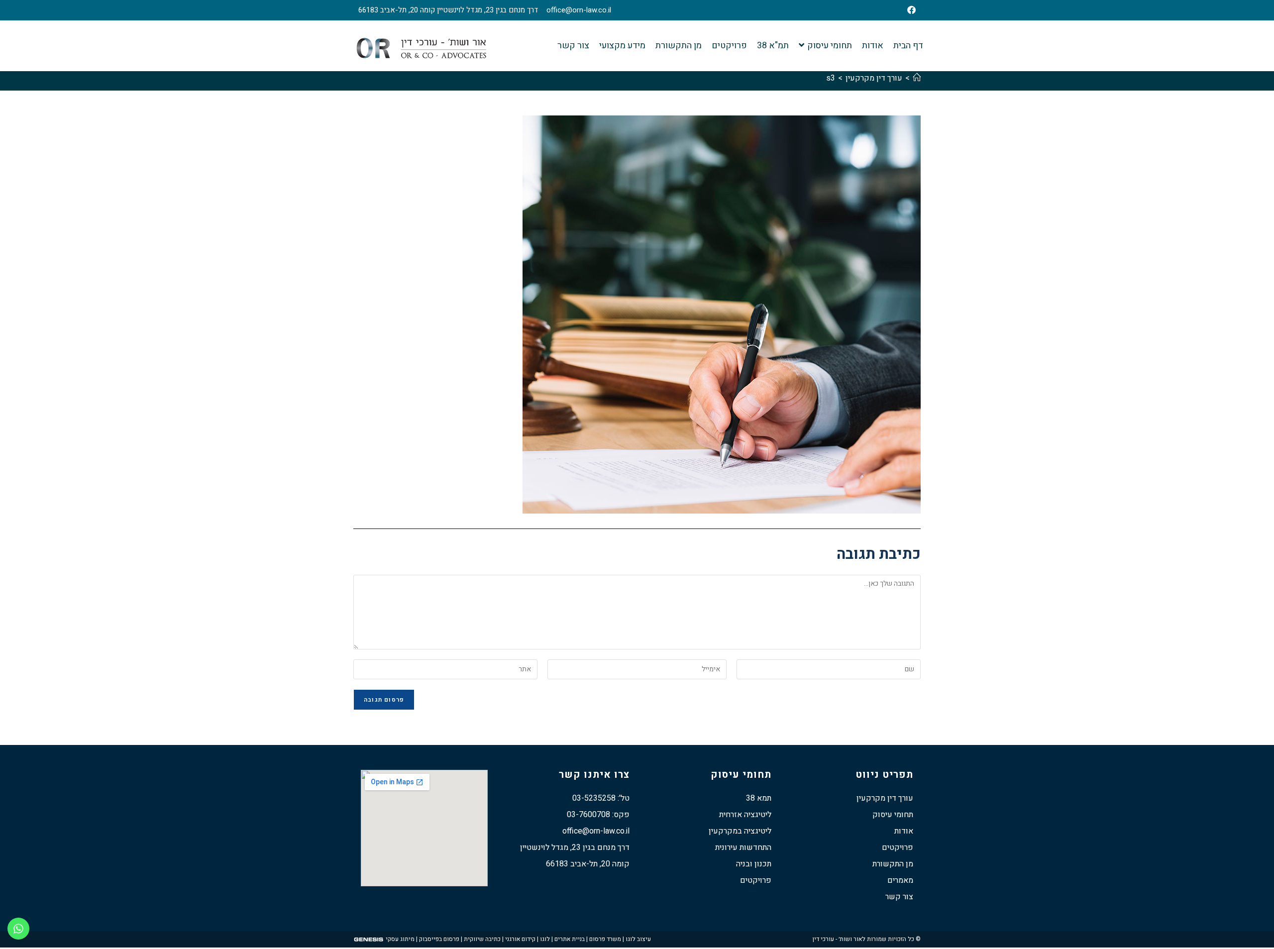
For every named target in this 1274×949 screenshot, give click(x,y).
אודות (903, 831)
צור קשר (899, 897)
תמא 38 (758, 798)
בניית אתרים (569, 939)
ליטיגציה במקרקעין (740, 831)
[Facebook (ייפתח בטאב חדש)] (906, 10)
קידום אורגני (520, 939)
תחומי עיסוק (892, 815)
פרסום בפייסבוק (439, 939)
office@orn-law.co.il (578, 9)
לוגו (545, 939)
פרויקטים (897, 847)
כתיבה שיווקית (482, 939)
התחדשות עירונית (743, 847)
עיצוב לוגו (638, 939)
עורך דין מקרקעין (884, 798)
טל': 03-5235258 (601, 798)
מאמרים (900, 880)
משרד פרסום (605, 939)
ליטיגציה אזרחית (745, 815)
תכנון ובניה (753, 864)
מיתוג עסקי (400, 939)
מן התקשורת (892, 864)
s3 (830, 78)
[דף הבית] (917, 78)
